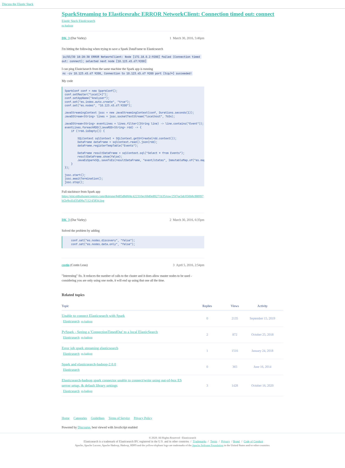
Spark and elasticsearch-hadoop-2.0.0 (89, 364)
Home (65, 418)
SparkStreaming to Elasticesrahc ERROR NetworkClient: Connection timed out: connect (168, 14)
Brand (236, 441)
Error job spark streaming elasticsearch (90, 348)
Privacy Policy (143, 418)
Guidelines (97, 418)
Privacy (225, 441)
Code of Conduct (253, 441)
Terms (213, 441)
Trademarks (199, 441)
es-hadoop (67, 25)
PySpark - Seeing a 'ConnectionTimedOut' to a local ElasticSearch (110, 332)
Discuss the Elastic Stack (17, 4)
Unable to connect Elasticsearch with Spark (93, 316)
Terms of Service (119, 418)
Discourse (84, 427)
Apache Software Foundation (207, 445)
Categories (80, 418)
